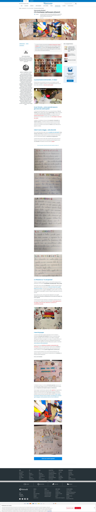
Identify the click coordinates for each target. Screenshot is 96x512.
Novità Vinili (31, 477)
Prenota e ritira (47, 490)
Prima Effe (67, 497)
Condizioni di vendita (58, 493)
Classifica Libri (21, 474)
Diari (59, 473)
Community (21, 495)
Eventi (34, 492)
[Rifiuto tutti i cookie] (94, 508)
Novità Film (40, 473)
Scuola (27, 43)
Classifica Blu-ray (41, 476)
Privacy (56, 496)
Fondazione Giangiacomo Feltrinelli (70, 494)
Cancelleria (60, 476)
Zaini (59, 474)
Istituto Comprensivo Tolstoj (26, 72)
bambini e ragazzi (22, 43)
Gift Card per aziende (48, 493)
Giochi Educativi (51, 474)
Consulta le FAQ (57, 492)
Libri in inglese (21, 477)
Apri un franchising (36, 493)
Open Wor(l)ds (61, 477)
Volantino (35, 496)
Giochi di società (51, 476)
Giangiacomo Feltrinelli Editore (71, 492)
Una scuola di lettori (26, 56)
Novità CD (30, 473)
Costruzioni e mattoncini (52, 473)
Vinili (29, 476)
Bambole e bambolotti (52, 477)
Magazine (21, 494)
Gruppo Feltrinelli (68, 490)
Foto (69, 476)
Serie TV (40, 477)
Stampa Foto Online (48, 496)
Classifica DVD (41, 474)
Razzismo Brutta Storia (69, 498)
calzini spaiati (22, 45)
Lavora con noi (36, 497)
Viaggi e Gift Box (70, 474)
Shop (20, 493)
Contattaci (70, 80)
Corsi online (70, 473)
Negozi (35, 490)
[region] (48, 508)
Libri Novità (20, 473)
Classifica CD (31, 474)
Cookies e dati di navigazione (60, 497)
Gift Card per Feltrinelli (48, 492)
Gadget (69, 477)
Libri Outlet (20, 476)
